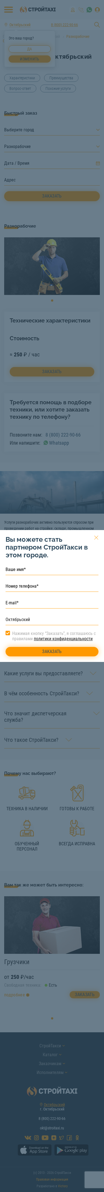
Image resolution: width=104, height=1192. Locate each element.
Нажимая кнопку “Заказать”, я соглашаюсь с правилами (54, 636)
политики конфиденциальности (63, 638)
